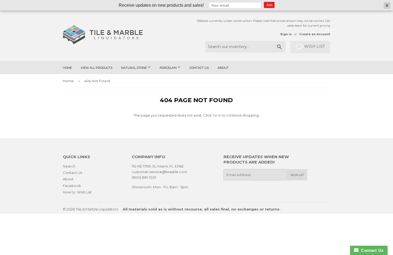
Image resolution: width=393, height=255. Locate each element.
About (223, 68)
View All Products (96, 68)
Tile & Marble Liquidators (97, 209)
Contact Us (199, 68)
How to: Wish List (77, 192)
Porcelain (169, 68)
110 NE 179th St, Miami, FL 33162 (158, 166)
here (217, 115)
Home (67, 68)
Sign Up (297, 175)
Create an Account (314, 34)
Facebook (72, 186)
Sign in (286, 34)
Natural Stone (134, 68)
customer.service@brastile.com (159, 172)
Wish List (314, 46)
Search (69, 166)
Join (269, 5)
